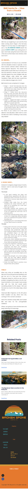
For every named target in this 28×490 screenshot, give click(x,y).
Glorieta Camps (10, 50)
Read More (4, 367)
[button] (25, 3)
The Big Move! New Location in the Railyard (12, 388)
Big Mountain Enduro (14, 48)
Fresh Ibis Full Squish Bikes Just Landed (11, 359)
